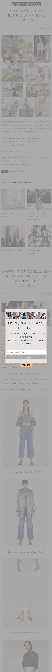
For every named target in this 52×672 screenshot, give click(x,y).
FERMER (26, 365)
